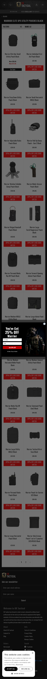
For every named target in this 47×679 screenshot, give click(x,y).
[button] (18, 673)
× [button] (32, 653)
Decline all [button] (25, 669)
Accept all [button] (11, 669)
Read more (19, 665)
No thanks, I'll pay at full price (12, 351)
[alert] (18, 664)
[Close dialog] (44, 324)
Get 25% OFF (12, 347)
